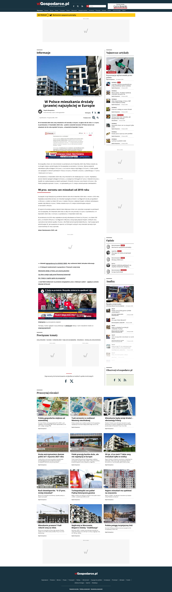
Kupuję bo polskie (83, 10)
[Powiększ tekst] (93, 117)
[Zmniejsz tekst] (98, 118)
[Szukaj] (87, 6)
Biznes (51, 10)
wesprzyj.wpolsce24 (44, 328)
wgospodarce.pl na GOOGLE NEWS (56, 263)
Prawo (56, 10)
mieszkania (80, 339)
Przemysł (98, 10)
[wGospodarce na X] (78, 6)
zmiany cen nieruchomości (93, 339)
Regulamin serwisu (74, 589)
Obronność (74, 10)
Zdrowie (104, 10)
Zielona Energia (117, 10)
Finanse (46, 10)
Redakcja (94, 583)
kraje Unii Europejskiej (69, 339)
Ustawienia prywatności (96, 589)
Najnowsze (40, 10)
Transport (62, 10)
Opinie (124, 10)
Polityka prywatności (85, 589)
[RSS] (82, 6)
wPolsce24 (68, 326)
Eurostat (49, 339)
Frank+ (109, 10)
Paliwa (68, 10)
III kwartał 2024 (57, 339)
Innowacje (91, 10)
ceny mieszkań (41, 339)
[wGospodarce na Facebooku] (74, 6)
